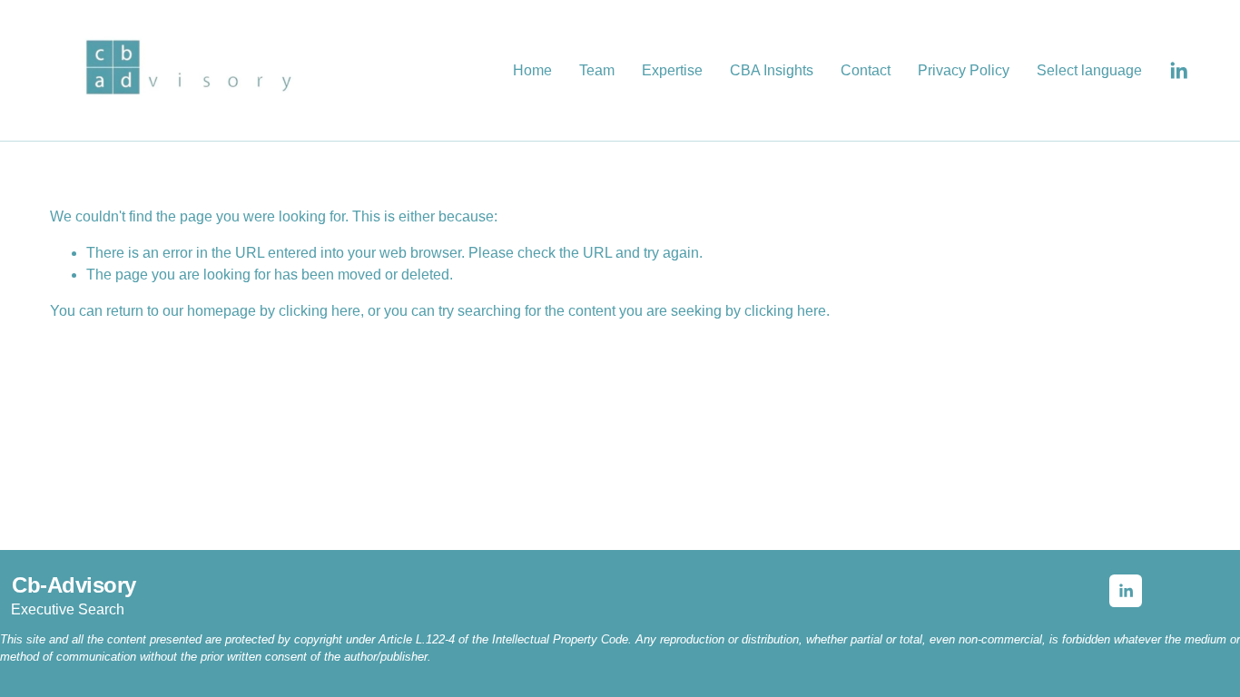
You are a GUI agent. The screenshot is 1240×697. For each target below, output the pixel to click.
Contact (866, 70)
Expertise (672, 70)
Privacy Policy (963, 70)
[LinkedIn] (1178, 71)
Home (532, 70)
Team (597, 70)
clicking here (319, 311)
